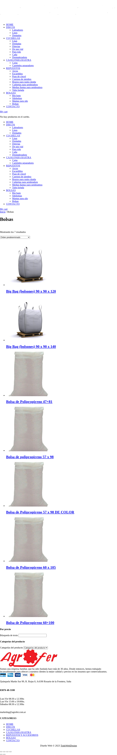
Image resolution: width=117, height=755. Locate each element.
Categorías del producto (11, 241)
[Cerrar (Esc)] (1, 751)
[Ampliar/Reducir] (10, 751)
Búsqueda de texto (9, 229)
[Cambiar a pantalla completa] (7, 751)
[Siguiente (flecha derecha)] (4, 754)
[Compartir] (4, 751)
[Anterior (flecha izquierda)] (1, 754)
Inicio (2, 212)
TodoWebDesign (69, 745)
